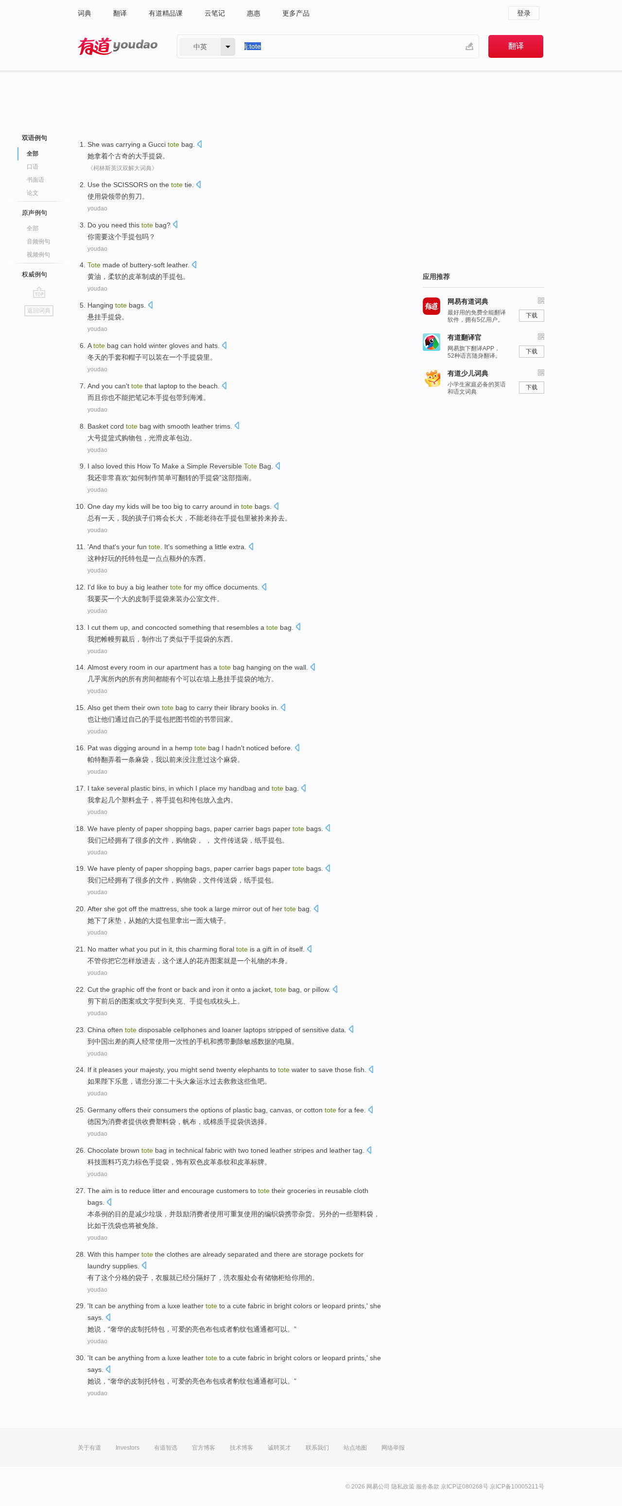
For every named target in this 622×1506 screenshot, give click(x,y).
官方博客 (203, 1447)
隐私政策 (403, 1486)
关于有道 (89, 1447)
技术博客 (241, 1447)
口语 (32, 166)
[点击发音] (199, 145)
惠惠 (253, 13)
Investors (127, 1447)
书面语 (35, 179)
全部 (32, 228)
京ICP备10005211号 (517, 1486)
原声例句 (34, 212)
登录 (524, 13)
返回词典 (39, 310)
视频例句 (38, 254)
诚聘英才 (279, 1447)
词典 (84, 13)
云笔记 (215, 13)
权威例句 (34, 274)
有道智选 (165, 1447)
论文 (32, 193)
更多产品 (296, 13)
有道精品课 (166, 13)
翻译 (120, 13)
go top (39, 292)
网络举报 (393, 1447)
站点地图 (355, 1447)
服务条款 (427, 1486)
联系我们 (317, 1447)
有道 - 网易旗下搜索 (117, 46)
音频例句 (38, 241)
